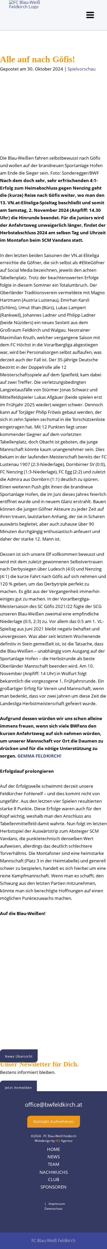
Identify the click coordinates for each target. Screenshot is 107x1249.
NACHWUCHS (53, 1172)
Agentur (64, 1140)
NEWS (54, 1157)
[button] (19, 1056)
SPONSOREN (53, 1187)
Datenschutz (53, 1208)
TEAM (53, 1164)
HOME (53, 1149)
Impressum (57, 1203)
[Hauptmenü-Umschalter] (90, 15)
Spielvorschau (82, 69)
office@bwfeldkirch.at (53, 1104)
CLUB (53, 1179)
